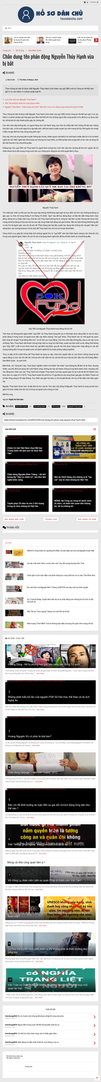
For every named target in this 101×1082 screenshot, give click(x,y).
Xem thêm (40, 674)
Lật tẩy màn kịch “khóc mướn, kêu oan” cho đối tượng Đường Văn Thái (55, 563)
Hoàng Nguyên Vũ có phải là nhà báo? (29, 736)
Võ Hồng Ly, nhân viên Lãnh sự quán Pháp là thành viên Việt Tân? (44, 880)
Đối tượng (20, 50)
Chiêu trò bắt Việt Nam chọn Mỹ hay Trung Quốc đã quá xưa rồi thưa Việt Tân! (24, 451)
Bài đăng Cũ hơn (87, 519)
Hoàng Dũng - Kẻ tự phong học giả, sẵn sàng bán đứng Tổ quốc (44, 664)
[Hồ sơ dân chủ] (50, 22)
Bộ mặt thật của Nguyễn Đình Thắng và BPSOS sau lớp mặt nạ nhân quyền (57, 587)
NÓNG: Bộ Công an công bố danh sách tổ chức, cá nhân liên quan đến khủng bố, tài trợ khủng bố (72, 504)
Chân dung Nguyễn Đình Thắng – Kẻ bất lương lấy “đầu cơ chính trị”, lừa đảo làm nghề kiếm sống (26, 477)
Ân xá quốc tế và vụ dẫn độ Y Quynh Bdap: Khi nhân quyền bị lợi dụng (54, 38)
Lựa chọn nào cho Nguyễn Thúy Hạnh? (20, 100)
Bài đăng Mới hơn (14, 519)
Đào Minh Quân (35, 50)
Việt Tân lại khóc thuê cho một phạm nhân (22, 103)
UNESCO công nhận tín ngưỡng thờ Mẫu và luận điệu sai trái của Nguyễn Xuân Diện (60, 551)
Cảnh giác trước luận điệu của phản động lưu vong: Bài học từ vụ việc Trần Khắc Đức (61, 575)
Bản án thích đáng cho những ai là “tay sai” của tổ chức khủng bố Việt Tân (73, 478)
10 (10, 979)
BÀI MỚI (8, 542)
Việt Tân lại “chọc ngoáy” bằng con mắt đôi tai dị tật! (48, 611)
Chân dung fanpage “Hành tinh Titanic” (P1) (32, 772)
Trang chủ (7, 50)
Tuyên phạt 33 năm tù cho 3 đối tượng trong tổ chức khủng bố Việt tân (25, 504)
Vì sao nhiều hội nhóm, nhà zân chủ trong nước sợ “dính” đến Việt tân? (71, 452)
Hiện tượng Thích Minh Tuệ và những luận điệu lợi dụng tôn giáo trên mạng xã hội (22, 38)
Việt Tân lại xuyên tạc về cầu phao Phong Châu (85, 40)
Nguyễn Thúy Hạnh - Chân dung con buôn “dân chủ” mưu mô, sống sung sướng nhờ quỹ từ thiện (44, 107)
